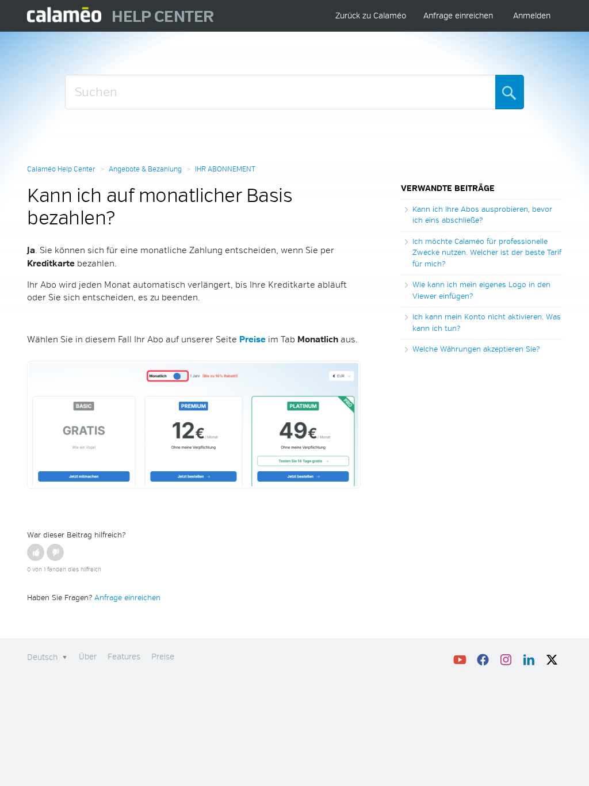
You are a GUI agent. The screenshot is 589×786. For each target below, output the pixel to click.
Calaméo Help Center (61, 169)
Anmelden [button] (531, 16)
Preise (162, 657)
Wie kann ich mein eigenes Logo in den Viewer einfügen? (481, 290)
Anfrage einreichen (458, 16)
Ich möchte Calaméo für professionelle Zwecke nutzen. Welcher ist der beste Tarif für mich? (486, 253)
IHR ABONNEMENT (225, 169)
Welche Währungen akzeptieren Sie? (476, 349)
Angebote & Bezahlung (145, 169)
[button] (35, 552)
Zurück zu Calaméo (370, 16)
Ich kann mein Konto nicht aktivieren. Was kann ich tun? (486, 322)
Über (88, 657)
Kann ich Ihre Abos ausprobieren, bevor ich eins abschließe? (482, 215)
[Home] (64, 16)
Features (124, 657)
